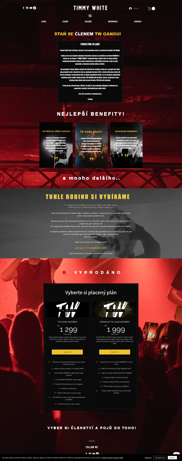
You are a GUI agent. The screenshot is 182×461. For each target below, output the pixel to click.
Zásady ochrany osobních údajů (112, 458)
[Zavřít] (179, 457)
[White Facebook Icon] (23, 7)
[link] (152, 8)
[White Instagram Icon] (27, 7)
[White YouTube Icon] (30, 7)
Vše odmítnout (160, 458)
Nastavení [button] (148, 458)
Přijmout (172, 458)
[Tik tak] (34, 7)
